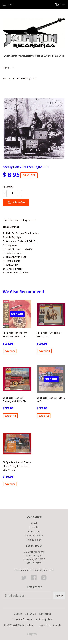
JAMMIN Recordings (24, 625)
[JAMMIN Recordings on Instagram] (44, 579)
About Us (34, 527)
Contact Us (34, 531)
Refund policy (34, 539)
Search (34, 523)
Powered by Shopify (49, 625)
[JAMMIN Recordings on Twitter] (24, 579)
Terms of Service (34, 535)
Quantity (8, 187)
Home (6, 67)
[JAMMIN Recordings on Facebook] (34, 579)
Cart (62, 4)
